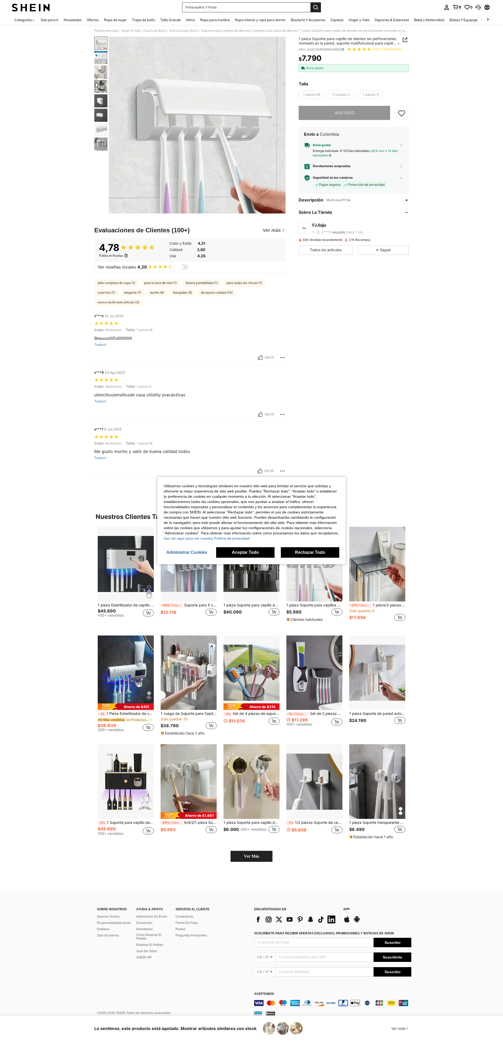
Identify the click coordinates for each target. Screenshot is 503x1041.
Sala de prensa (108, 935)
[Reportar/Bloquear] (282, 357)
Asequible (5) (182, 292)
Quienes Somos (108, 916)
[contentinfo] (332, 1003)
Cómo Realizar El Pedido (148, 936)
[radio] (312, 94)
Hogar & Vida (130, 30)
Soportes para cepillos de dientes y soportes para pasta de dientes (249, 30)
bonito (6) (157, 292)
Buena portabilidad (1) (202, 283)
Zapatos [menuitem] (336, 20)
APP (346, 909)
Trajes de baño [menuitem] (143, 20)
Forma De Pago (187, 923)
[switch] (183, 267)
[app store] (347, 922)
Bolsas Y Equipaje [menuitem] (463, 20)
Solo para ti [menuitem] (49, 20)
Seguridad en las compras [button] (333, 177)
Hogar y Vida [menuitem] (359, 20)
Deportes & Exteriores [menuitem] (392, 20)
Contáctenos (185, 916)
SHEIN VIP (144, 957)
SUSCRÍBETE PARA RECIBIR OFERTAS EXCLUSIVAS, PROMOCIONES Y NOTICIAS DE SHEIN (324, 933)
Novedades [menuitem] (72, 20)
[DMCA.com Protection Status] (270, 1013)
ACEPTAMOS (264, 994)
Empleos (103, 929)
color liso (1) (106, 292)
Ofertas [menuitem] (93, 20)
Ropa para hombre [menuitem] (215, 20)
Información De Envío (151, 916)
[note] (305, 619)
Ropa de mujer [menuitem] (115, 20)
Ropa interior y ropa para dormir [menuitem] (260, 20)
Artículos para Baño (183, 30)
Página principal (106, 30)
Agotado (344, 112)
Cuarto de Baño (154, 30)
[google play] (356, 922)
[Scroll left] (481, 20)
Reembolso (144, 929)
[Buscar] (315, 7)
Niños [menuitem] (190, 20)
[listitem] (126, 577)
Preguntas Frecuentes (191, 935)
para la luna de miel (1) (160, 283)
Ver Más (251, 856)
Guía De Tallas (146, 951)
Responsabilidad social (113, 923)
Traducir (100, 345)
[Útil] (260, 357)
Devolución (144, 923)
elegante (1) (132, 292)
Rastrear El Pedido (149, 945)
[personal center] (447, 7)
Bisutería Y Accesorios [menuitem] (308, 20)
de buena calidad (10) (217, 292)
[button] (478, 7)
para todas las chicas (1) (244, 283)
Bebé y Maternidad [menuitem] (429, 20)
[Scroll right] (488, 20)
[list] (296, 919)
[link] (456, 7)
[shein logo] (31, 7)
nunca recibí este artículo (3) (118, 302)
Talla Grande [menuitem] (170, 20)
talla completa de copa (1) (116, 283)
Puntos (180, 929)
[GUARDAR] (402, 113)
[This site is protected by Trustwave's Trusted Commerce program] (258, 1013)
